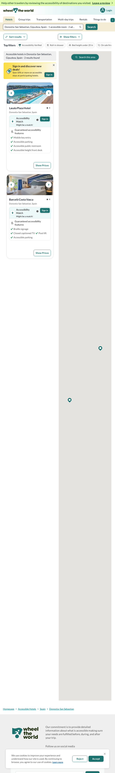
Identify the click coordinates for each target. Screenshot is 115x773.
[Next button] (113, 20)
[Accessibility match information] (37, 119)
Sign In (49, 74)
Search (91, 27)
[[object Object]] (53, 65)
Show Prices (42, 165)
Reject (80, 758)
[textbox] (43, 27)
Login (109, 10)
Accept (96, 758)
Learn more (57, 762)
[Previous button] (11, 93)
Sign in (45, 119)
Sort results (15, 36)
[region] (30, 93)
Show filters (69, 36)
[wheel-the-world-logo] (18, 10)
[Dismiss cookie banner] (104, 753)
